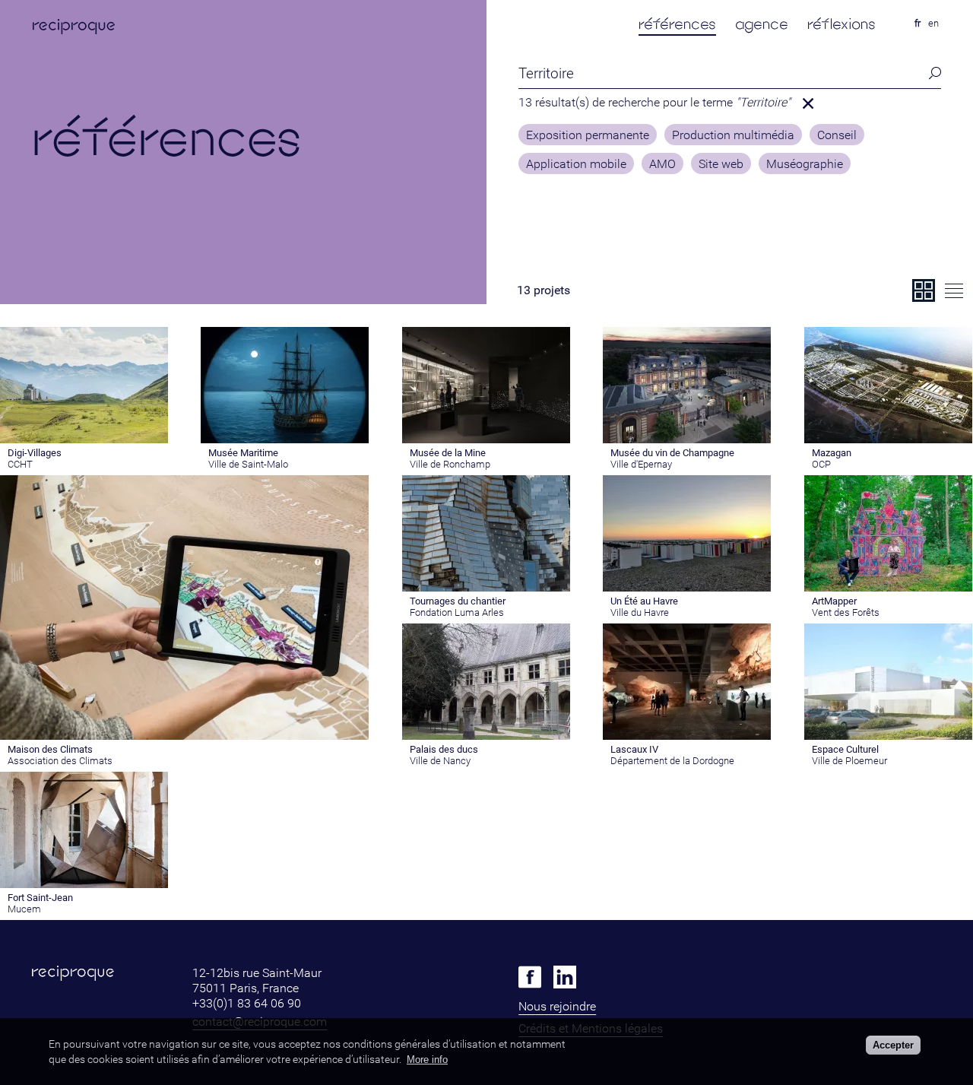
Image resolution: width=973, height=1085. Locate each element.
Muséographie (804, 164)
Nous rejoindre (557, 1006)
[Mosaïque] (923, 290)
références (677, 24)
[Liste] (954, 290)
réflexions (841, 24)
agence (761, 24)
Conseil (837, 135)
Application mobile (576, 164)
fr (917, 23)
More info (427, 1059)
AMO (662, 164)
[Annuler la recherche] (808, 103)
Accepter (893, 1045)
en (933, 23)
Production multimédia (733, 135)
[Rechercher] (930, 73)
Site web (721, 164)
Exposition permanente (587, 135)
